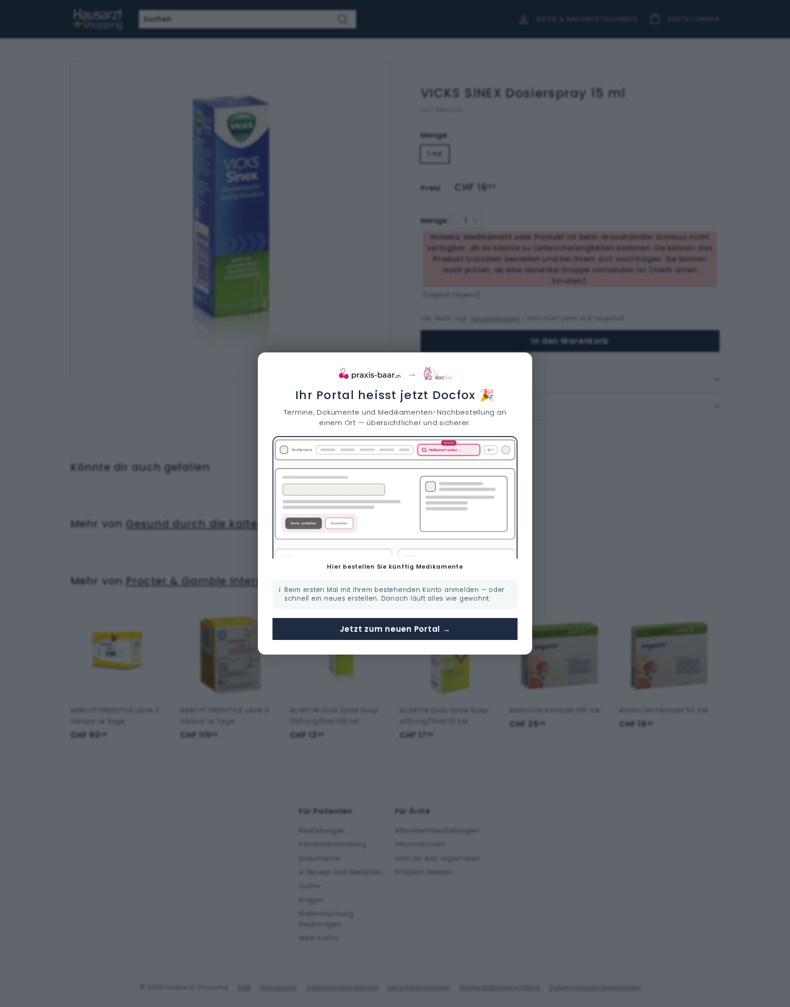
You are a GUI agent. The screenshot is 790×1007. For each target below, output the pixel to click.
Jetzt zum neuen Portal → (395, 628)
